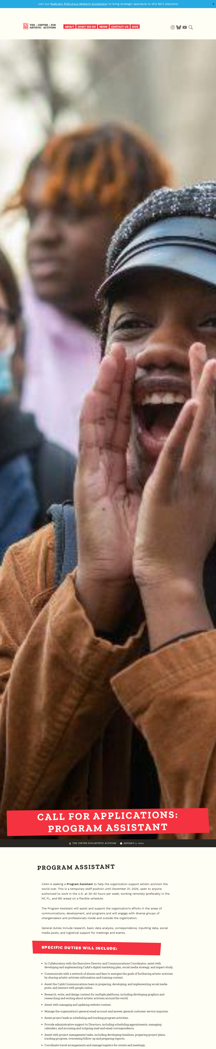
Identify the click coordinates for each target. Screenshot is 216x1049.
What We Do (87, 26)
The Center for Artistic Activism (94, 843)
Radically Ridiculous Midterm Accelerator (79, 4)
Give (135, 26)
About (69, 26)
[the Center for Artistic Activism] (40, 28)
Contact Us (120, 26)
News (103, 26)
